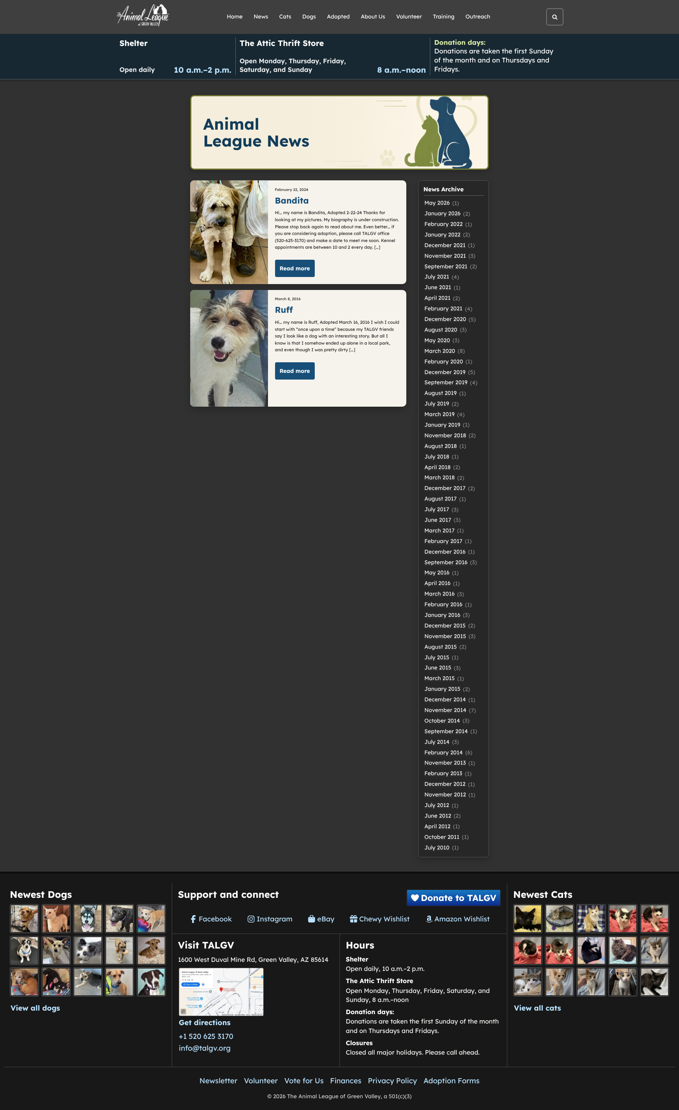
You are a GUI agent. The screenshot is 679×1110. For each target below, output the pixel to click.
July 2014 (437, 741)
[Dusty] (87, 981)
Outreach (478, 16)
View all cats (537, 1008)
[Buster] (56, 950)
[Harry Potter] (527, 918)
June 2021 (437, 287)
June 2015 (437, 667)
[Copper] (24, 918)
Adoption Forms (452, 1080)
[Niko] (119, 981)
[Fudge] (622, 950)
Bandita (292, 200)
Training (444, 16)
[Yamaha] (654, 950)
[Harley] (622, 981)
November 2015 (445, 636)
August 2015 (440, 646)
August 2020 (440, 329)
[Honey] (151, 918)
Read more (295, 268)
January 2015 (442, 688)
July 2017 (436, 509)
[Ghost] (56, 918)
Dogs (309, 16)
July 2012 (436, 805)
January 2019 (442, 424)
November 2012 (445, 794)
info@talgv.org (205, 1048)
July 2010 (437, 847)
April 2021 (437, 297)
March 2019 (439, 414)
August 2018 (440, 446)
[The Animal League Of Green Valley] (143, 15)
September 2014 (446, 731)
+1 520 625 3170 (206, 1036)
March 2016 (439, 593)
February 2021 (443, 308)
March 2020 (439, 350)
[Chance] (24, 950)
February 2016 (443, 604)
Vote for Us (304, 1080)
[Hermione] (559, 918)
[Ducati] (591, 981)
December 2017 (445, 488)
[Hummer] (527, 950)
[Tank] (622, 918)
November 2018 (445, 435)
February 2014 (443, 752)
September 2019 (446, 382)
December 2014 (445, 699)
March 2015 (439, 678)
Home (234, 16)
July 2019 (436, 403)
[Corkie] (151, 950)
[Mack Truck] (654, 918)
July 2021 (436, 276)
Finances (346, 1080)
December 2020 (445, 319)
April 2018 (437, 467)
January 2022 (442, 234)
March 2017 (439, 530)
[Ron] (591, 918)
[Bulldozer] (559, 950)
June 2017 (437, 519)
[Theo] (119, 950)
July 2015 (436, 657)
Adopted (338, 16)
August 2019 (440, 392)
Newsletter (219, 1080)
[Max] (87, 950)
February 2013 (443, 773)
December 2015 (445, 625)
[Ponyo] (24, 981)
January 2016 (442, 614)
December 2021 (445, 245)
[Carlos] (119, 918)
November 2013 (445, 762)
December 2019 (445, 372)
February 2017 (443, 541)
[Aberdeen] (654, 981)
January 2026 (442, 213)
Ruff (284, 310)
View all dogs (35, 1008)
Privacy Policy (392, 1080)
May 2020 (437, 340)
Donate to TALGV (458, 897)
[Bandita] (87, 918)
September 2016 (446, 562)
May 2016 (437, 572)
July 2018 (436, 456)
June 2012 (437, 815)
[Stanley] (151, 981)
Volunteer (409, 16)
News (261, 16)
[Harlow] (591, 950)
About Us (373, 16)
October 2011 (441, 836)
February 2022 (443, 224)
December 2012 (445, 783)
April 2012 (437, 826)
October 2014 (442, 720)
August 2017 (440, 498)
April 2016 (437, 583)
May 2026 (437, 202)
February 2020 (443, 361)
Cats (285, 16)
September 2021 (446, 266)
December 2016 (445, 551)
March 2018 (439, 477)
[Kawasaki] (559, 981)
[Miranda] (56, 981)
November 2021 (445, 255)
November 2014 (445, 710)
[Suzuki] (527, 981)
